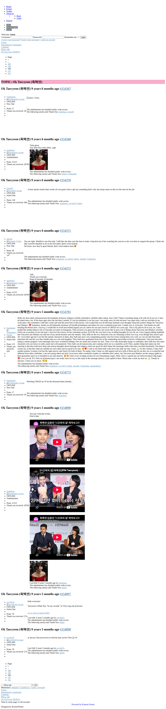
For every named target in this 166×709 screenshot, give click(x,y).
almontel (14, 687)
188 (9, 64)
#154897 (65, 594)
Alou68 (70, 112)
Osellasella (11, 97)
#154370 (65, 180)
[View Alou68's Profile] (14, 191)
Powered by (76, 704)
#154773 (65, 372)
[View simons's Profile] (14, 241)
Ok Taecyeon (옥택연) (10, 52)
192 (9, 73)
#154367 (65, 88)
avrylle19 (72, 203)
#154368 (65, 139)
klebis (64, 174)
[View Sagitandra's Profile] (12, 335)
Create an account (47, 40)
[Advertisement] (83, 126)
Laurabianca (24, 687)
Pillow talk (5, 49)
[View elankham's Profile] (15, 152)
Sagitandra (11, 328)
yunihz (33, 687)
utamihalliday (95, 366)
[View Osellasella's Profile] (16, 99)
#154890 (65, 407)
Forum (3, 42)
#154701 (65, 312)
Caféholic (5, 47)
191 (9, 71)
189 (9, 66)
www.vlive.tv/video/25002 (39, 613)
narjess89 (41, 687)
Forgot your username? (30, 40)
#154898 (65, 629)
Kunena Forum (88, 704)
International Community (11, 45)
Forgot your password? (10, 40)
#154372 (65, 268)
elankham (63, 112)
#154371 (65, 230)
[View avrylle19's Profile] (15, 604)
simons (9, 239)
